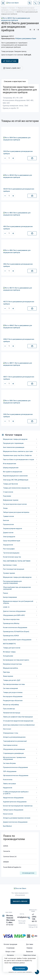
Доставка (29, 944)
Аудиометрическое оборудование (15, 802)
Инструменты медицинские (12, 472)
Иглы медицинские (9, 463)
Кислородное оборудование (12, 696)
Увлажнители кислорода (11, 713)
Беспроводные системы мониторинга (16, 660)
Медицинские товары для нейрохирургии (17, 577)
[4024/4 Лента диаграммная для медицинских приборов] (20, 176)
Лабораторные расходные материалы (16, 512)
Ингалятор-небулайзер (11, 704)
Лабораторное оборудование (13, 810)
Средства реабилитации (11, 541)
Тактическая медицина (11, 553)
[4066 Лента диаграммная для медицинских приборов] (20, 251)
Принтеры (6, 672)
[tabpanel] (20, 98)
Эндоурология (8, 545)
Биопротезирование (10, 597)
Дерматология (8, 532)
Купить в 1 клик (11, 61)
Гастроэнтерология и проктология (15, 504)
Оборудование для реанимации (14, 749)
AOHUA (5, 846)
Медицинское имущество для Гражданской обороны (18, 602)
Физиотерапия (8, 676)
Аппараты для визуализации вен (14, 737)
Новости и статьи (29, 955)
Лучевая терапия (9, 573)
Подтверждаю (20, 968)
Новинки (29, 948)
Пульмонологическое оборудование (15, 767)
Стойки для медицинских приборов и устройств (15, 792)
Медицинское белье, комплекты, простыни (18, 451)
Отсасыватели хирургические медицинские (18, 721)
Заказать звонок (20, 901)
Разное (5, 593)
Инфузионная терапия (10, 500)
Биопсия (6, 520)
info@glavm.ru (23, 917)
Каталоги (10, 955)
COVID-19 (6, 607)
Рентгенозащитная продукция (13, 569)
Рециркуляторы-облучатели (12, 700)
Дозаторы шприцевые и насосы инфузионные (19, 725)
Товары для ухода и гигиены (12, 692)
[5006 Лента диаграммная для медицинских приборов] (20, 402)
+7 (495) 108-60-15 (34, 917)
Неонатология (8, 814)
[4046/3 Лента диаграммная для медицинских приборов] (20, 326)
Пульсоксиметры (9, 708)
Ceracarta (6, 851)
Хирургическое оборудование (13, 797)
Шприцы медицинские (10, 467)
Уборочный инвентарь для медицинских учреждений (17, 588)
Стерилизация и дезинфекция (13, 753)
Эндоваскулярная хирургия (12, 528)
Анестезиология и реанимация (13, 447)
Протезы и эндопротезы (11, 619)
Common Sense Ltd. (10, 856)
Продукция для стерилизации (13, 443)
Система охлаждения (10, 688)
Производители (28, 873)
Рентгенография (9, 549)
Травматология (8, 516)
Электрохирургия (9, 536)
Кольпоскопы (7, 779)
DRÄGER (6, 862)
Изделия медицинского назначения (15, 476)
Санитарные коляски (10, 745)
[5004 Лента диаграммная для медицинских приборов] (20, 139)
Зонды (5, 508)
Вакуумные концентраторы (12, 664)
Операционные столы (10, 733)
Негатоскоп (7, 729)
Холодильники (8, 656)
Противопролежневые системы (14, 684)
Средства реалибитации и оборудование (17, 639)
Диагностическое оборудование (14, 611)
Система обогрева (9, 763)
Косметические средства (12, 557)
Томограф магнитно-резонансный (15, 741)
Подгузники (7, 496)
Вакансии (29, 951)
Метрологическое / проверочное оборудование (14, 758)
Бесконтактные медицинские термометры (18, 806)
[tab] (14, 81)
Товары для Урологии (10, 484)
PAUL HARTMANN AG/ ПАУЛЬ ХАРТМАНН (16, 561)
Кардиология (7, 787)
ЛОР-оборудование (9, 771)
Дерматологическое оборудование (15, 822)
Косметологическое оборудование (15, 627)
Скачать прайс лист (13, 68)
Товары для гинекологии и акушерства (16, 488)
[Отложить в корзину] (32, 158)
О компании (10, 948)
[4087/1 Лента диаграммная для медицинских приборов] (20, 364)
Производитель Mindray (11, 623)
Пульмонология (8, 524)
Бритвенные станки (10, 565)
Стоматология (8, 492)
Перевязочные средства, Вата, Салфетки (17, 455)
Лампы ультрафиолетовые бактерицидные (18, 717)
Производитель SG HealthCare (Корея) (16, 631)
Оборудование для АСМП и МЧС (14, 615)
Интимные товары (9, 652)
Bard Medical (7, 826)
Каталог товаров (13, 435)
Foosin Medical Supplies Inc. (12, 867)
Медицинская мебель (10, 668)
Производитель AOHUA (11, 635)
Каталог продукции (10, 944)
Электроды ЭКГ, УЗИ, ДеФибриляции (15, 480)
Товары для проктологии (11, 648)
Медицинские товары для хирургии (15, 439)
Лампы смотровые (9, 783)
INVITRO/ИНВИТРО (9, 644)
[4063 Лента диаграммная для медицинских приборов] (20, 214)
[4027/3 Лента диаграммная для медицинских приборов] (20, 289)
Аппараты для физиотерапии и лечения (16, 818)
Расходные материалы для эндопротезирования (12, 582)
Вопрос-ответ (10, 951)
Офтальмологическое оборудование (15, 775)
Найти (29, 3)
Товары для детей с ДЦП (11, 680)
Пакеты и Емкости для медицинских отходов (18, 459)
